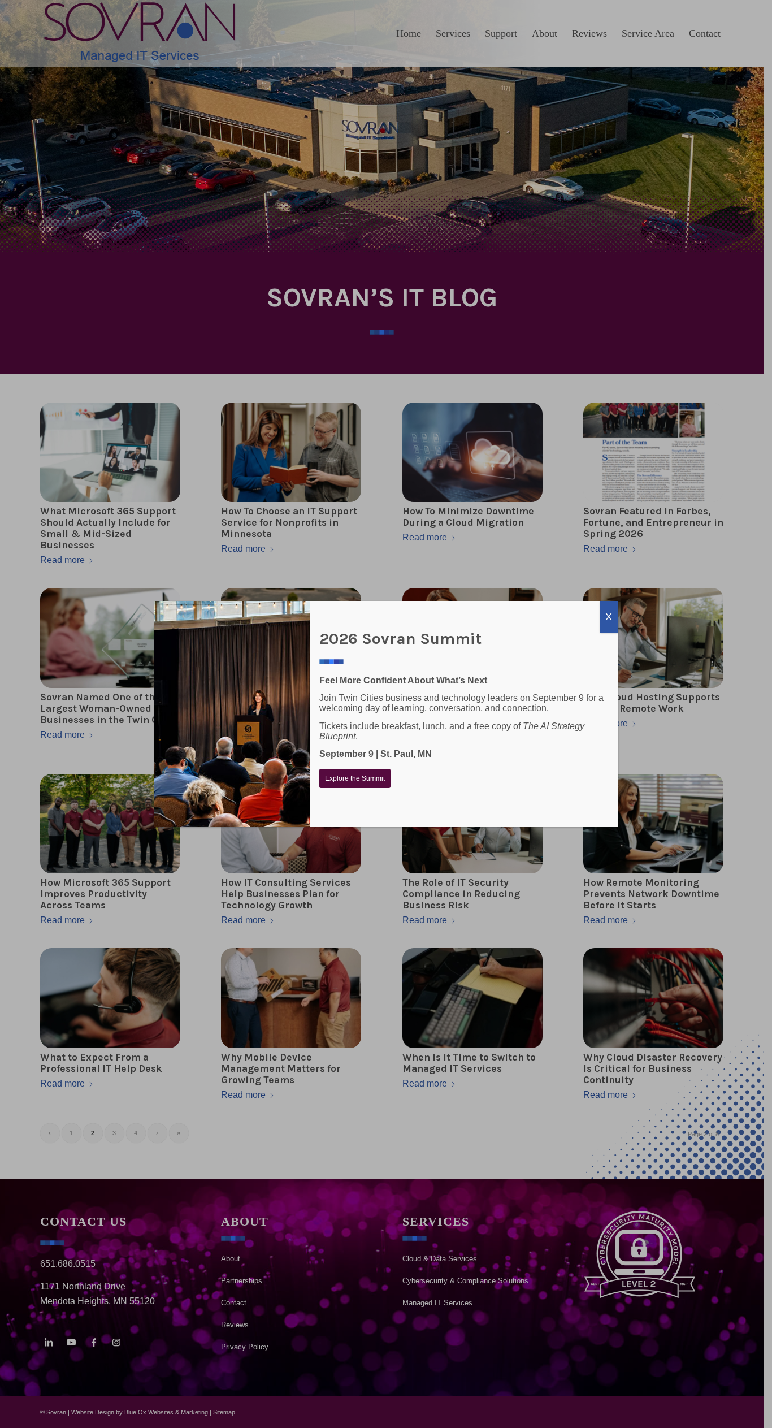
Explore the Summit (355, 778)
